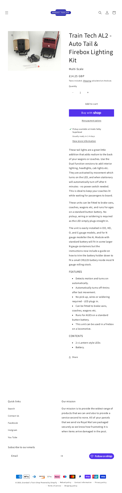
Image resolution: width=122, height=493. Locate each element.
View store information (84, 141)
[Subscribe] (61, 456)
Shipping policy (71, 486)
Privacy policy (101, 482)
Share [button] (75, 357)
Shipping (87, 80)
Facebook (13, 422)
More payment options (91, 120)
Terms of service (54, 486)
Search (11, 408)
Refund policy (65, 482)
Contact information (83, 482)
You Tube (12, 437)
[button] (6, 12)
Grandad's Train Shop (31, 482)
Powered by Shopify (49, 482)
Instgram (12, 430)
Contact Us (13, 415)
